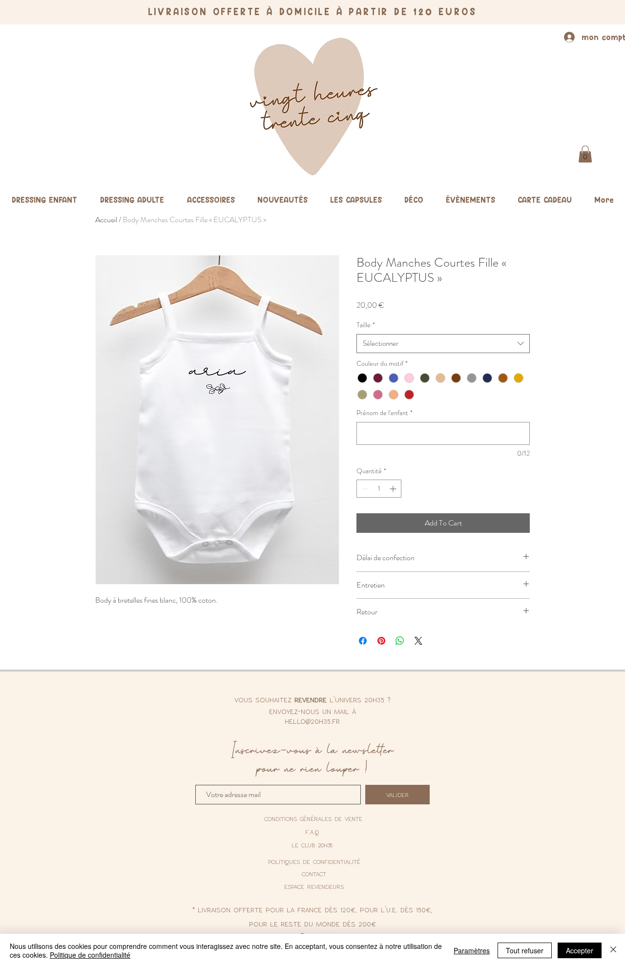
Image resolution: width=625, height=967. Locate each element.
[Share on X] (418, 641)
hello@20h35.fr (312, 721)
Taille (365, 325)
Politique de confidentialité (90, 955)
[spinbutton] (379, 488)
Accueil (106, 219)
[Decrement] (364, 488)
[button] (585, 154)
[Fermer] (613, 950)
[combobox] (443, 343)
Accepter (579, 950)
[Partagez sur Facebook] (363, 641)
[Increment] (394, 488)
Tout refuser (524, 950)
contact (314, 873)
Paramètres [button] (472, 950)
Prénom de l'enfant (384, 413)
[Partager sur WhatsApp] (400, 641)
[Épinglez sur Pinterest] (381, 641)
